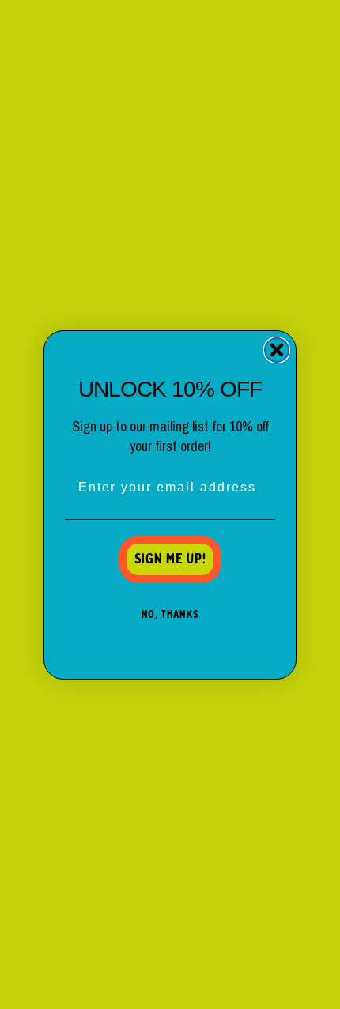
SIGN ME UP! (170, 559)
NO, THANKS (170, 615)
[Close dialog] (277, 350)
